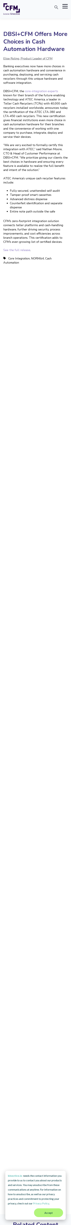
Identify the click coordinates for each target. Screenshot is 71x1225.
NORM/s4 (37, 258)
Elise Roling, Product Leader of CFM (28, 58)
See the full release (16, 250)
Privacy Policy (41, 1203)
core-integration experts (41, 91)
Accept (48, 1212)
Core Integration (19, 258)
